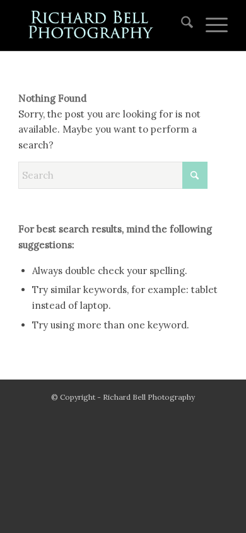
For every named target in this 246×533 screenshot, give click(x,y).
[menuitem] (180, 25)
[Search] (180, 25)
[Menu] (210, 25)
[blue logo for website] (101, 25)
